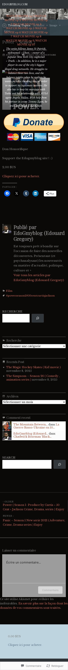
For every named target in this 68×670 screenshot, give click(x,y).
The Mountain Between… (30, 424)
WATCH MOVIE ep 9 (20, 40)
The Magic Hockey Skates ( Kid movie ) (33, 367)
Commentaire (50, 590)
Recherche (12, 311)
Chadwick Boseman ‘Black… (32, 436)
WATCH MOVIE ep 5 (20, 28)
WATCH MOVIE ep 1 (20, 16)
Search (8, 457)
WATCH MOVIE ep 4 (27, 24)
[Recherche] (38, 318)
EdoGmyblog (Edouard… (30, 433)
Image (53, 25)
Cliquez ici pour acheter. (21, 176)
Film (9, 290)
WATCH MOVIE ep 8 (27, 36)
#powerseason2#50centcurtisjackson (30, 295)
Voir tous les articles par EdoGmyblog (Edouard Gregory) (39, 277)
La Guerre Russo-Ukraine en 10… (36, 426)
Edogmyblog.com (15, 4)
